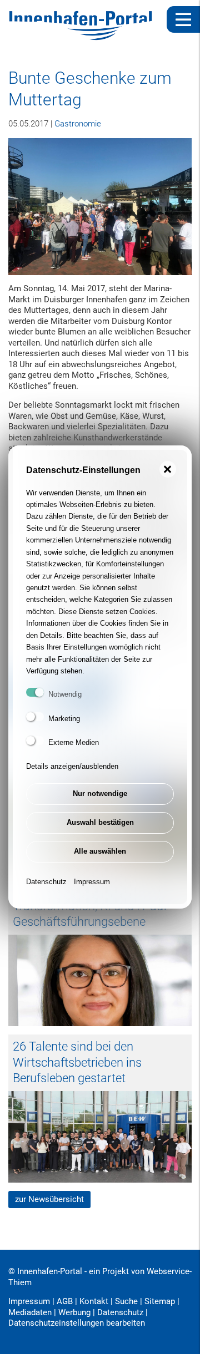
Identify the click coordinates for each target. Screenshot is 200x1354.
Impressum (92, 882)
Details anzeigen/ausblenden (72, 766)
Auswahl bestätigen (100, 822)
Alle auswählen (100, 851)
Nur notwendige (100, 793)
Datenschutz (46, 882)
